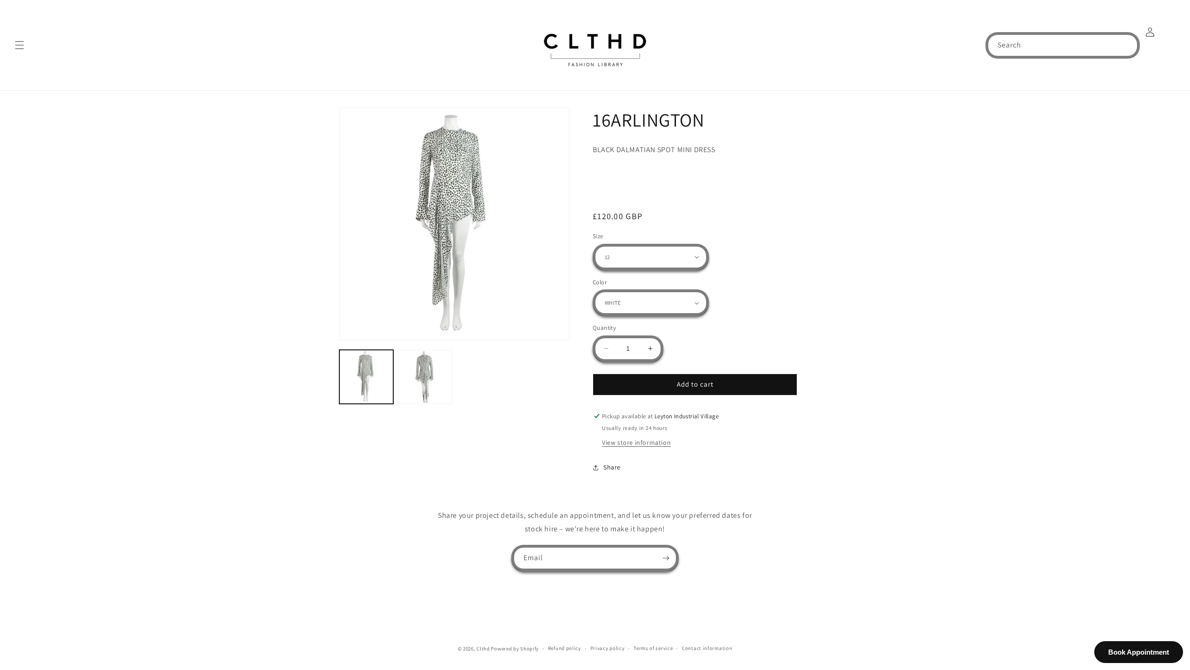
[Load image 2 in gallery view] (425, 377)
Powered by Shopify (515, 648)
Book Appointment (1138, 652)
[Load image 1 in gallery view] (366, 377)
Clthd (483, 648)
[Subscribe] (665, 558)
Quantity (604, 328)
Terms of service (653, 648)
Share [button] (612, 467)
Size (598, 236)
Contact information (707, 648)
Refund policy (564, 648)
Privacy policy (607, 648)
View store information (636, 442)
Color (600, 282)
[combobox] (1062, 45)
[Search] (1127, 45)
